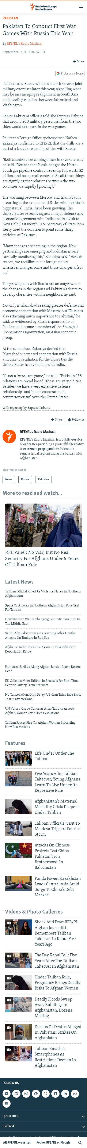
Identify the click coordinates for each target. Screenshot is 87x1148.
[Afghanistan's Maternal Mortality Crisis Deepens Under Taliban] (18, 806)
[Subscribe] (7, 1103)
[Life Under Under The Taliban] (18, 758)
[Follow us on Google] (36, 1094)
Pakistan (10, 18)
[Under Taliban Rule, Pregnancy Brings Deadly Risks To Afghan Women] (18, 982)
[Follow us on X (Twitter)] (46, 1094)
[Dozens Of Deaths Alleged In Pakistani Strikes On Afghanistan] (18, 1032)
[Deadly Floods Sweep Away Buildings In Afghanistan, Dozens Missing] (18, 1004)
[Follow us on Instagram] (26, 1094)
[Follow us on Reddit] (16, 1094)
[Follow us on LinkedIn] (65, 1094)
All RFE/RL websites (17, 1142)
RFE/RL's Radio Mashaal (24, 43)
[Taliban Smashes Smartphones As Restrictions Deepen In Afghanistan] (18, 1053)
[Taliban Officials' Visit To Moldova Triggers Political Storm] (18, 828)
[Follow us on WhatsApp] (75, 1094)
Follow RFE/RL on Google (54, 1142)
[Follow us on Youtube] (7, 1094)
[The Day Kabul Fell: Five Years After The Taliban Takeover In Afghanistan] (18, 960)
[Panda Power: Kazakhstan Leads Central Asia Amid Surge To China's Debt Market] (18, 883)
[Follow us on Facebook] (55, 1094)
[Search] (80, 1142)
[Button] (79, 61)
